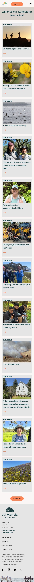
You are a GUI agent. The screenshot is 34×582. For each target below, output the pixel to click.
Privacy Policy (5, 541)
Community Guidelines (7, 549)
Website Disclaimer (6, 537)
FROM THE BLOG (7, 24)
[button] (30, 4)
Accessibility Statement (7, 545)
